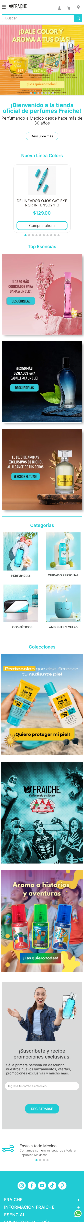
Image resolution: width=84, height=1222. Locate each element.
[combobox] (42, 18)
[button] (31, 93)
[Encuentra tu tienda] (78, 7)
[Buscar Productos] (78, 18)
